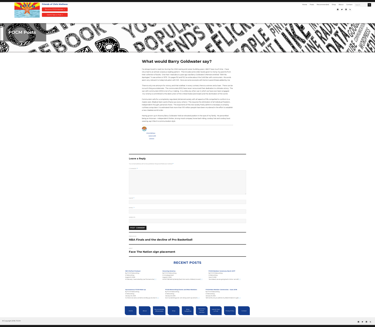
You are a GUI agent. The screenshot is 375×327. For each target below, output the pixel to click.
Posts (312, 4)
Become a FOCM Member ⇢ (55, 9)
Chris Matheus (150, 133)
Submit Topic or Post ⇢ (55, 15)
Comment (133, 168)
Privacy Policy (230, 311)
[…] (155, 279)
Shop (334, 4)
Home (304, 4)
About (341, 4)
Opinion (151, 138)
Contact (349, 4)
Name (131, 198)
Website (132, 217)
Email (131, 208)
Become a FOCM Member (201, 310)
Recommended (323, 4)
